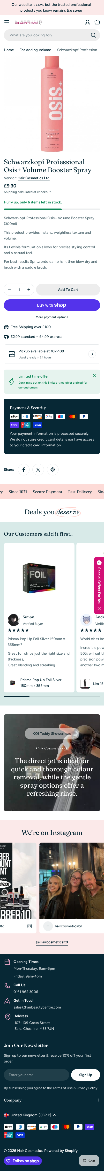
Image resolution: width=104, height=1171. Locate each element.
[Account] (87, 22)
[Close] (94, 375)
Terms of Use (63, 1088)
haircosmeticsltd (40, 926)
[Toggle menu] (7, 22)
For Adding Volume (35, 50)
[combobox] (52, 35)
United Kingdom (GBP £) (31, 1115)
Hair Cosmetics (30, 1150)
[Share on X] (38, 469)
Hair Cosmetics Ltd (34, 178)
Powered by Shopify (61, 1150)
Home (9, 50)
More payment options (52, 317)
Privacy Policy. (87, 1088)
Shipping (10, 192)
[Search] (93, 35)
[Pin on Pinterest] (53, 469)
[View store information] (92, 354)
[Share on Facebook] (24, 469)
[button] (99, 585)
